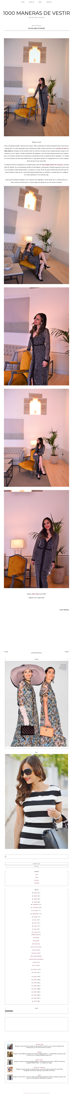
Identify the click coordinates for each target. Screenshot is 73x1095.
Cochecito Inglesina (39, 1067)
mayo (35, 926)
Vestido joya (36, 962)
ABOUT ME (31, 2)
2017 (35, 989)
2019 (35, 982)
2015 (35, 995)
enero (35, 972)
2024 (35, 896)
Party (39, 1075)
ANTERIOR (67, 651)
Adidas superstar (36, 934)
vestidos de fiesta (61, 148)
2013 (35, 1001)
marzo (35, 932)
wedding (36, 883)
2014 (35, 998)
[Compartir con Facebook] (32, 32)
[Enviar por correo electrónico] (40, 32)
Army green (36, 940)
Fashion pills (39, 1044)
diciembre (36, 904)
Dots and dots (36, 944)
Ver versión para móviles (36, 652)
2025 (35, 893)
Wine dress (36, 937)
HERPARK (48, 1093)
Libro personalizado (36, 956)
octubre (35, 910)
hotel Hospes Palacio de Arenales (52, 164)
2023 (35, 899)
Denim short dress (36, 947)
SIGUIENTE (6, 651)
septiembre (35, 913)
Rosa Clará (35, 594)
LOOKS (23, 2)
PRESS (40, 2)
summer (36, 880)
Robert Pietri (39, 1060)
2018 (35, 986)
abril (35, 929)
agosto (36, 916)
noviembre (35, 907)
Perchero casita (36, 953)
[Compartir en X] (35, 32)
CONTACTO (49, 2)
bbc (37, 874)
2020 (35, 979)
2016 (35, 992)
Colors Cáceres (36, 950)
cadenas (39, 1052)
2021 (35, 976)
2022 (35, 902)
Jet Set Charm (36, 965)
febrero (35, 969)
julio (35, 920)
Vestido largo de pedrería (36, 959)
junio (35, 923)
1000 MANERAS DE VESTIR (36, 13)
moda (36, 877)
